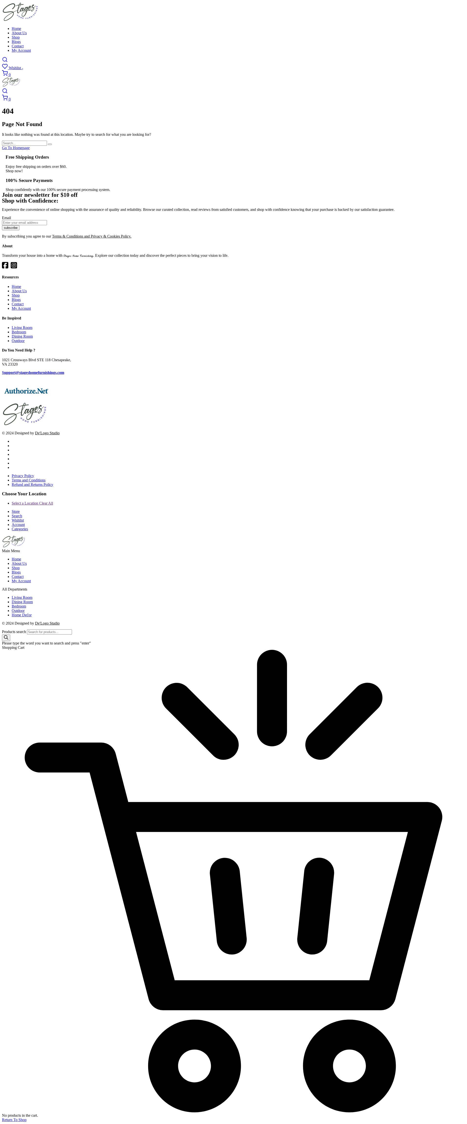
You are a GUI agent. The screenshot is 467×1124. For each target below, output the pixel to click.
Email (6, 218)
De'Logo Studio (47, 433)
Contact (18, 46)
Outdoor (18, 341)
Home (16, 28)
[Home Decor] (25, 425)
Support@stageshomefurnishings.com (33, 372)
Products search (14, 632)
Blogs (16, 42)
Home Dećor (22, 615)
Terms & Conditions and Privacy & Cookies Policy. (91, 236)
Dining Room (22, 336)
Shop (16, 37)
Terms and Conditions (28, 480)
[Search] (6, 638)
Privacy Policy (23, 476)
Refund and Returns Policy (32, 484)
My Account (21, 50)
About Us (19, 33)
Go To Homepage (16, 148)
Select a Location (32, 503)
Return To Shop (14, 1120)
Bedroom (19, 332)
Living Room (22, 328)
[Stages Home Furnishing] (20, 20)
